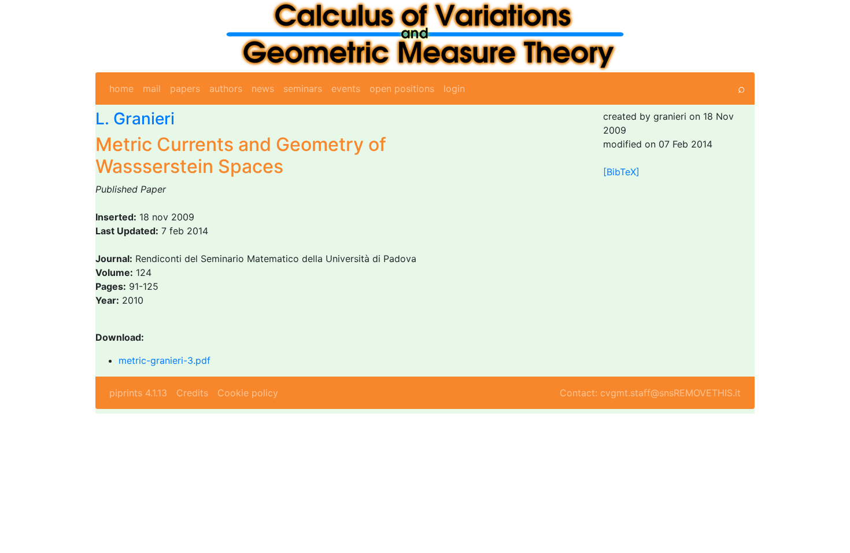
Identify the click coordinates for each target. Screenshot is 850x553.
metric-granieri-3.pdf (164, 360)
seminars (302, 88)
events (345, 88)
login (454, 88)
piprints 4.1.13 (138, 393)
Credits (192, 393)
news (263, 88)
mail (152, 88)
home (121, 88)
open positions (401, 88)
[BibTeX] (621, 172)
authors (225, 88)
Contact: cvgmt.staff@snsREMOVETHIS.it (650, 393)
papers (185, 88)
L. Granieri (135, 118)
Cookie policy (247, 393)
